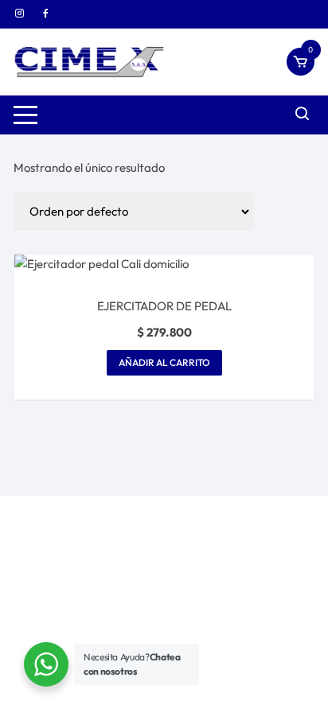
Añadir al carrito (164, 362)
